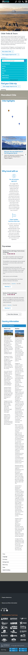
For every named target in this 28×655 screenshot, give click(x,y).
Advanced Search (14, 80)
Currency (5, 559)
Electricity (5, 564)
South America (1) (6, 64)
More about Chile (6, 51)
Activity (4, 66)
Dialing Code (6, 562)
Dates (3, 68)
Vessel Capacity (5, 75)
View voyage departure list (9, 54)
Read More (3, 57)
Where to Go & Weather (8, 325)
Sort (23, 648)
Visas (4, 567)
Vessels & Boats (5, 77)
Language (5, 556)
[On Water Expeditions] (4, 2)
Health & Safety (6, 570)
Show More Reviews (12, 314)
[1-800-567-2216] (23, 1)
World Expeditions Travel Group (10, 615)
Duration (4, 70)
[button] (12, 116)
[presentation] (2, 154)
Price (3, 73)
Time (4, 554)
